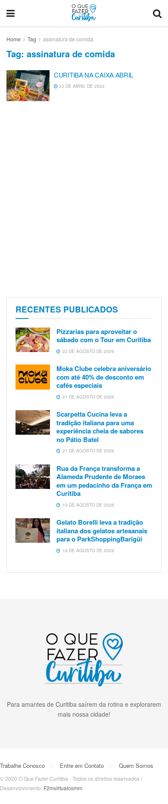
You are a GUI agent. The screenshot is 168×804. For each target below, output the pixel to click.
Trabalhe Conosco (22, 765)
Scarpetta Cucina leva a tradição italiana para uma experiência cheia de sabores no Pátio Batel (99, 426)
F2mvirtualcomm (63, 788)
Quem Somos (136, 765)
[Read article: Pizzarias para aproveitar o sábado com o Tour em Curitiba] (33, 340)
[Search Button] (157, 13)
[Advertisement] (84, 200)
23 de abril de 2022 (81, 86)
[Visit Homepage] (84, 13)
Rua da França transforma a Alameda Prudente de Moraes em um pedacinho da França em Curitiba (104, 481)
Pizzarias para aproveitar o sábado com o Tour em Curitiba (103, 336)
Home (13, 39)
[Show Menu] (10, 13)
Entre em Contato (82, 765)
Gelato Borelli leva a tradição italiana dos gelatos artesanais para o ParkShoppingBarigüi (101, 530)
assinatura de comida (68, 39)
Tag (32, 39)
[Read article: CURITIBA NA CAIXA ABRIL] (28, 85)
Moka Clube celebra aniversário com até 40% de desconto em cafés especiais (103, 377)
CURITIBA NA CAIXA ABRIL (93, 74)
